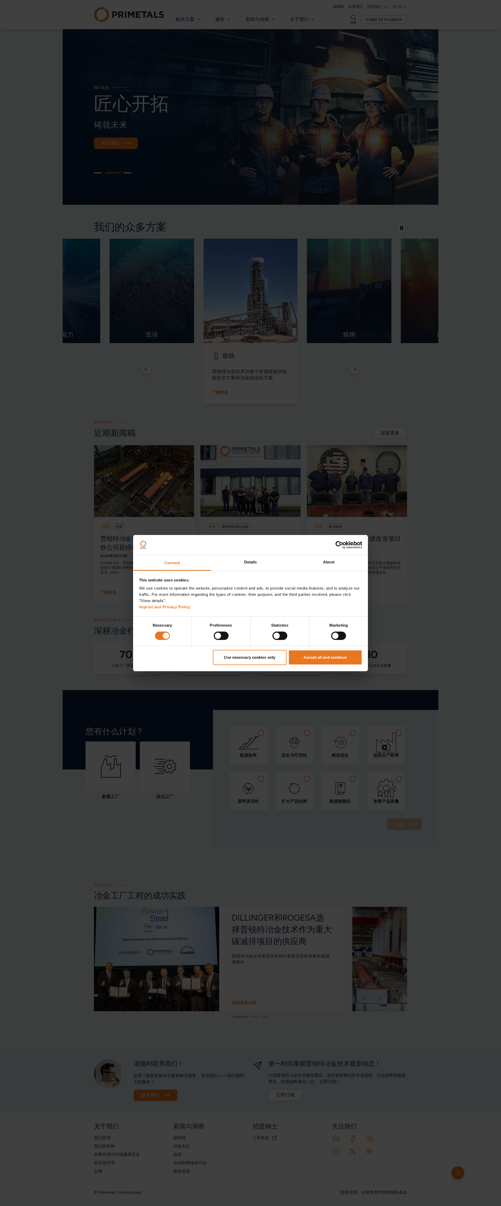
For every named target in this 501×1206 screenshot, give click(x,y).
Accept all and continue (325, 657)
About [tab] (329, 562)
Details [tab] (250, 562)
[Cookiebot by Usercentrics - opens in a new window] (339, 545)
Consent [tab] (172, 563)
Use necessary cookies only (249, 657)
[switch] (221, 636)
